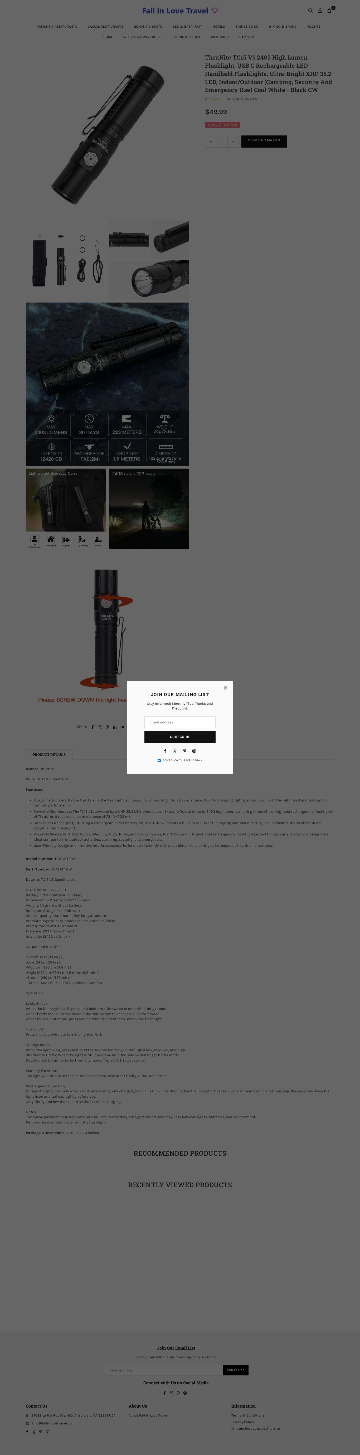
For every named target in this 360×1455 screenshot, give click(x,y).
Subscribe (180, 737)
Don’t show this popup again (183, 760)
